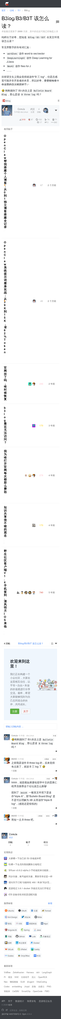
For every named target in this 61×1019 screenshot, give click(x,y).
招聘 (10, 942)
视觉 (10, 977)
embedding (17, 986)
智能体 (7, 991)
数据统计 (19, 1001)
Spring (27, 930)
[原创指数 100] (4, 185)
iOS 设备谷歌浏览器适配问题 (23, 894)
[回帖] (57, 22)
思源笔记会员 (45, 1001)
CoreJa (14, 735)
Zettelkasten (18, 972)
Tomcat (48, 910)
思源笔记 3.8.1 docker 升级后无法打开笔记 (30, 888)
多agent (30, 981)
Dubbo (11, 955)
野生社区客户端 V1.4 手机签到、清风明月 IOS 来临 (5, 588)
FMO (47, 991)
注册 (14, 711)
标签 (50, 903)
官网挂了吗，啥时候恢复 (5, 383)
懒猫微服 (14, 981)
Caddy (37, 949)
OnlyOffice (25, 955)
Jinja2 (27, 986)
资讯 (10, 923)
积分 (46, 843)
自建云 (41, 986)
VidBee (7, 972)
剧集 (34, 986)
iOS (20, 923)
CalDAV (15, 991)
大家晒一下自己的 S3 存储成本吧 (25, 858)
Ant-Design (12, 917)
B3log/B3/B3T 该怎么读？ (30, 643)
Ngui (46, 923)
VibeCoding (41, 981)
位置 (32, 110)
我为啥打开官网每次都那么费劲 (5, 471)
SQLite (27, 917)
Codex (7, 986)
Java (39, 930)
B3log (7, 100)
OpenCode (37, 991)
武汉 (11, 837)
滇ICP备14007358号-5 (11, 1014)
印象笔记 (46, 936)
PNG (49, 986)
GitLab (10, 949)
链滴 (10, 1004)
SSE (17, 977)
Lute (34, 936)
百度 (36, 910)
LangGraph (47, 972)
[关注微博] (7, 1010)
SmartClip (26, 991)
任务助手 (25, 977)
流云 (34, 977)
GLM (22, 981)
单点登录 (22, 942)
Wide (40, 917)
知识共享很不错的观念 (5, 521)
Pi (5, 977)
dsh (38, 972)
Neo (6, 981)
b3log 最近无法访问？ (5, 425)
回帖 (10, 843)
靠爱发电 (31, 1001)
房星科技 (33, 923)
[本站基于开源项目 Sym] (3, 1010)
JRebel (24, 949)
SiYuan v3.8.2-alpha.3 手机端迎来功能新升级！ (30, 870)
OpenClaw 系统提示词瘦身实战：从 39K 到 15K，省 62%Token (5, 297)
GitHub (22, 936)
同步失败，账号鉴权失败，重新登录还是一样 (30, 876)
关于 (25, 711)
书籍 (10, 936)
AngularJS (12, 930)
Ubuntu (11, 910)
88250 (14, 758)
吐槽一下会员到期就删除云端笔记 (25, 864)
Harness (30, 972)
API (3, 1001)
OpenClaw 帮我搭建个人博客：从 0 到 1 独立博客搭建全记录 (5, 181)
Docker (36, 942)
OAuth (24, 910)
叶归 (39, 955)
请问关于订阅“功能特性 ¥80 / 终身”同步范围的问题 (30, 882)
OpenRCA (42, 977)
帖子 (28, 843)
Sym (24, 1014)
